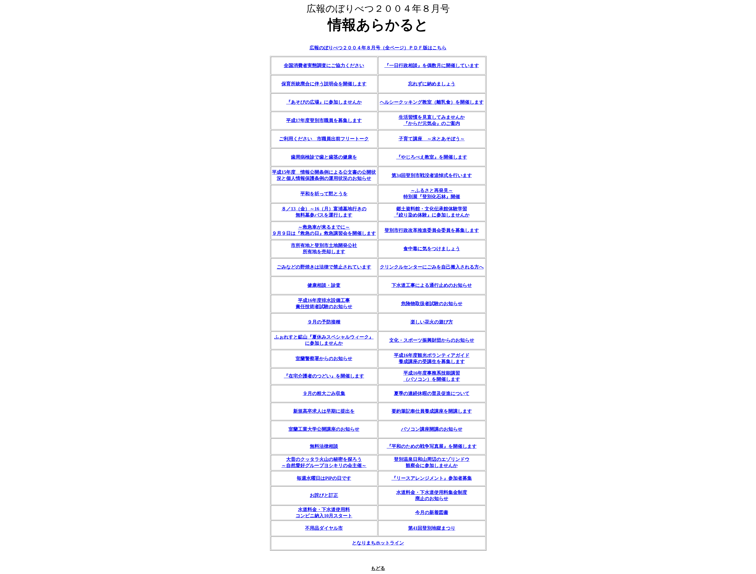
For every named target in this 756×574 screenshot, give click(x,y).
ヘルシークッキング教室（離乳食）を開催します (432, 102)
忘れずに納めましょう (431, 83)
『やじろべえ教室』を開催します (431, 157)
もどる (378, 568)
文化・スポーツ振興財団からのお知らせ (431, 340)
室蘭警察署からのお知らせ (324, 358)
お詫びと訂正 (324, 495)
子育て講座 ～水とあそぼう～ (432, 138)
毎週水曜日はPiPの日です (324, 478)
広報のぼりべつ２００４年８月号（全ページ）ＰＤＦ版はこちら (378, 47)
